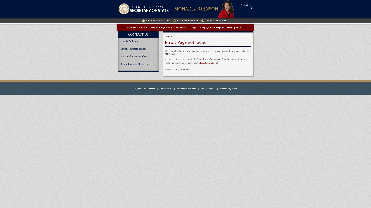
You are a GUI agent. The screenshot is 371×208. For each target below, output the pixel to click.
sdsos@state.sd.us (207, 63)
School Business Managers (134, 64)
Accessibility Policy (228, 88)
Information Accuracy (186, 88)
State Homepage (208, 88)
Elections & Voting (158, 20)
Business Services (187, 20)
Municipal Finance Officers (134, 56)
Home (168, 36)
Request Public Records (144, 88)
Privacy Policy (166, 88)
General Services (215, 20)
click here (177, 59)
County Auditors (129, 41)
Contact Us (246, 5)
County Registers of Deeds (134, 48)
